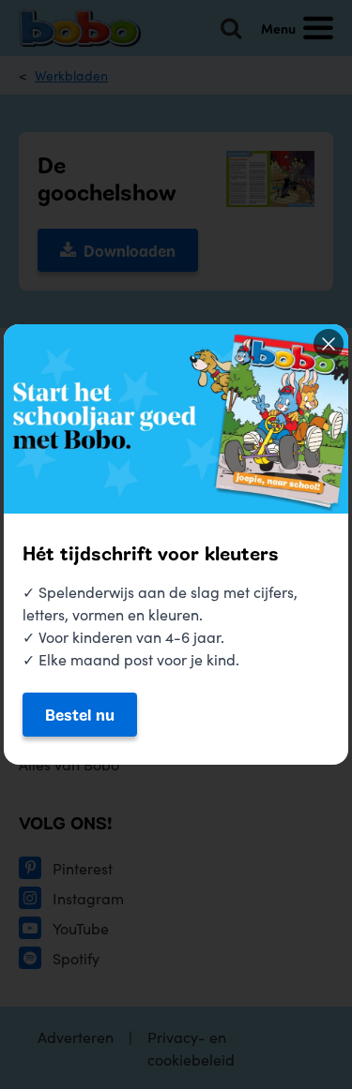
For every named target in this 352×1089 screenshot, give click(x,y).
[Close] (329, 344)
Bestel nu (80, 714)
